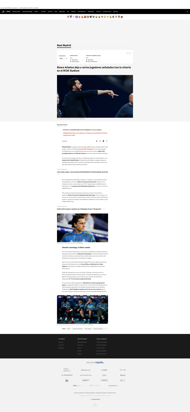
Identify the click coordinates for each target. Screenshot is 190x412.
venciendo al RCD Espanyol (85, 149)
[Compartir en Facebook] (106, 141)
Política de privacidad (89, 392)
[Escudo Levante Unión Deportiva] (91, 17)
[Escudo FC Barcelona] (85, 17)
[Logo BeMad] (67, 380)
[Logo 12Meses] (122, 380)
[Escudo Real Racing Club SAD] (99, 17)
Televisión (61, 348)
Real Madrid (64, 45)
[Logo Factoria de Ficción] (85, 375)
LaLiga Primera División (77, 328)
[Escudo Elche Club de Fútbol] (79, 17)
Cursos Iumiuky (100, 348)
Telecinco (80, 345)
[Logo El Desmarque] (67, 375)
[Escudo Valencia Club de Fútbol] (119, 17)
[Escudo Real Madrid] (110, 17)
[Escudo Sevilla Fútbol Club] (116, 17)
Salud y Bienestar (101, 354)
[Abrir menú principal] (187, 11)
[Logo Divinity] (123, 370)
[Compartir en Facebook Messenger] (103, 141)
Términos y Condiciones (79, 392)
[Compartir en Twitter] (100, 141)
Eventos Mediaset (101, 351)
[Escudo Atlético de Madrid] (71, 17)
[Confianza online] (95, 406)
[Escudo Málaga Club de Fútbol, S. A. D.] (93, 17)
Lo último (61, 345)
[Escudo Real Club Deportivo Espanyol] (82, 17)
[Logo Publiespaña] (95, 385)
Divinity (79, 351)
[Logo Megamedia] (96, 399)
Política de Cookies (112, 392)
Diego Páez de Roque (62, 124)
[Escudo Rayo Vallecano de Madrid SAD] (102, 17)
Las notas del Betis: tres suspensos (10, 7)
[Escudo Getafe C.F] (88, 17)
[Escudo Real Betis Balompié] (107, 17)
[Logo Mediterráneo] (113, 385)
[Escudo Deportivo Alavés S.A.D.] (76, 17)
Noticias (60, 342)
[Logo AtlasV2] (76, 385)
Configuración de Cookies (101, 392)
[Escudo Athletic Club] (68, 17)
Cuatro (79, 348)
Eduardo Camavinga (98, 328)
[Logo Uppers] (86, 380)
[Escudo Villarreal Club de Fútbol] (122, 17)
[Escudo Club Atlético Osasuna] (96, 17)
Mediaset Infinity (82, 342)
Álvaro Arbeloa (88, 328)
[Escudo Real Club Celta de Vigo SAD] (74, 17)
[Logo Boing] (104, 375)
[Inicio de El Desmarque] (3, 11)
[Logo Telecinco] (85, 370)
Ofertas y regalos (101, 345)
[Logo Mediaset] (95, 363)
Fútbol (8, 11)
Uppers (79, 354)
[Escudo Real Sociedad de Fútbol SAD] (113, 17)
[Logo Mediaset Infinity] (67, 370)
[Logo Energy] (123, 375)
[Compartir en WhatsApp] (96, 141)
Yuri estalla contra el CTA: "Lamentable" (30, 7)
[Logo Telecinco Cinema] (104, 380)
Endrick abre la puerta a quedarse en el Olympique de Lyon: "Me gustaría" (79, 209)
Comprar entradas (101, 342)
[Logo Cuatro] (104, 370)
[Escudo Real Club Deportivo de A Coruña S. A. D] (105, 17)
